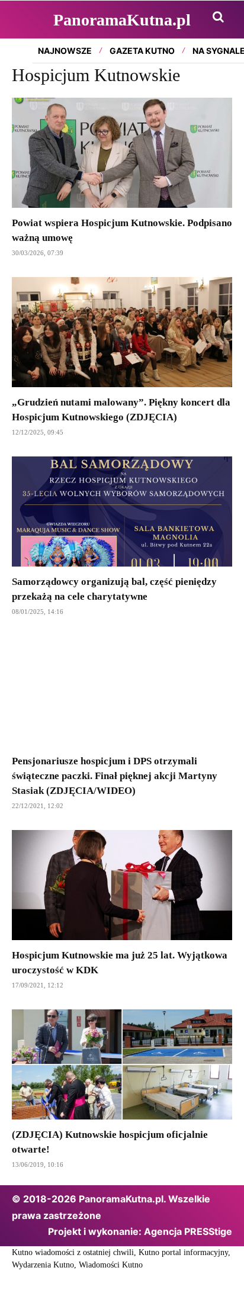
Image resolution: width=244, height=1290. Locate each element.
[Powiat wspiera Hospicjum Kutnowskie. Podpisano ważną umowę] (122, 153)
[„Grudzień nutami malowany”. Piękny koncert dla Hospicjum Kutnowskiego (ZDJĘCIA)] (122, 332)
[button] (218, 16)
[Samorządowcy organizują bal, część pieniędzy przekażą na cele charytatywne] (122, 511)
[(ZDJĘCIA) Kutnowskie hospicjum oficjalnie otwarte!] (122, 1064)
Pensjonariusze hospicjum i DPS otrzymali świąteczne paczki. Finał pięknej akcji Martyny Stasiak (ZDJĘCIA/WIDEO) (114, 775)
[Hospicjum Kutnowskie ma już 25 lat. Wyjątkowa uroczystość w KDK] (122, 885)
